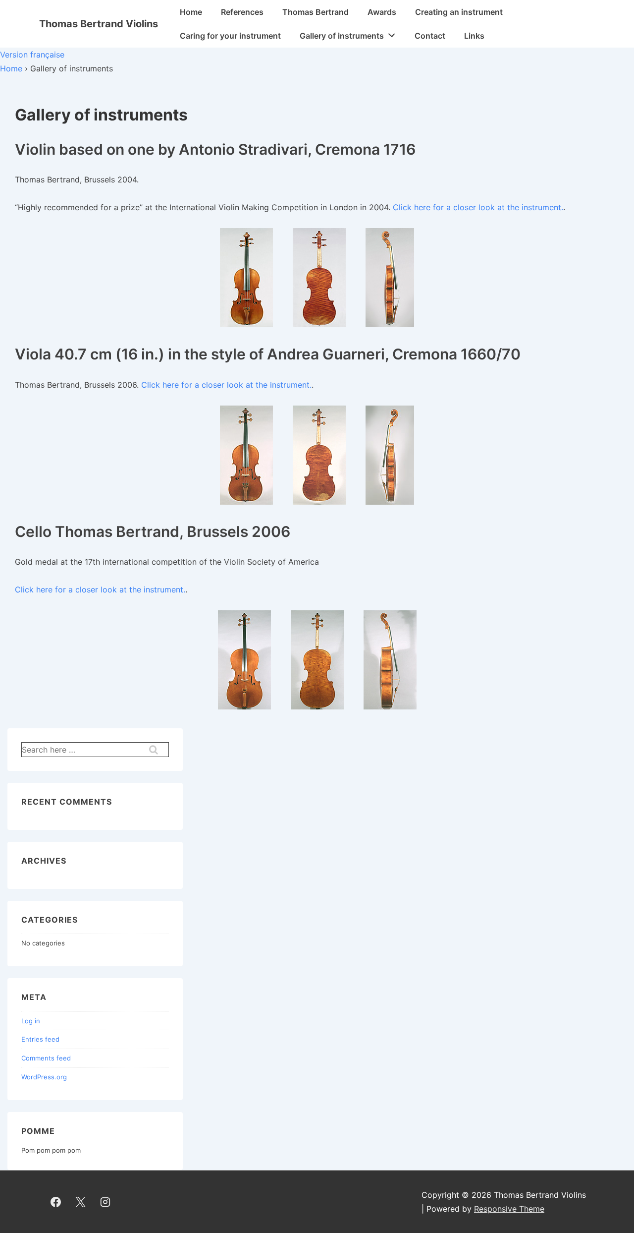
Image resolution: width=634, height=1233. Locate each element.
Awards (382, 12)
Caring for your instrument (230, 36)
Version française (32, 54)
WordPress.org (44, 1077)
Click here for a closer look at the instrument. (478, 207)
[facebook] (56, 1201)
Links (474, 36)
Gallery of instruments (342, 36)
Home (191, 12)
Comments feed (46, 1058)
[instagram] (105, 1201)
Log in (30, 1021)
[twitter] (80, 1201)
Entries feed (40, 1039)
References (242, 12)
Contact (430, 36)
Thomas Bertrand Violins (98, 24)
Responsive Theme (509, 1209)
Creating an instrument (459, 12)
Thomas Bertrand (315, 12)
